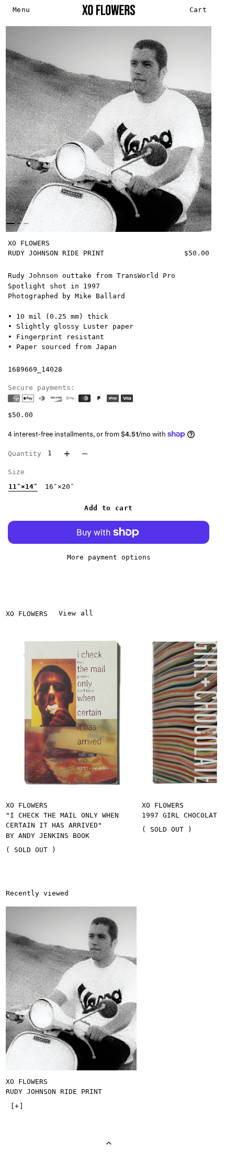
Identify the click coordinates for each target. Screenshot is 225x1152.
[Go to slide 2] (19, 223)
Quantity (24, 453)
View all (76, 613)
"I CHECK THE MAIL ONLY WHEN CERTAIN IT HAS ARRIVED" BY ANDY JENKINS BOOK (62, 825)
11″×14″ (23, 486)
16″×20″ (59, 486)
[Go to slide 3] (25, 223)
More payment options (109, 557)
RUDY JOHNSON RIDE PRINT (54, 1091)
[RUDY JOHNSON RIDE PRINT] (71, 988)
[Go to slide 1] (10, 223)
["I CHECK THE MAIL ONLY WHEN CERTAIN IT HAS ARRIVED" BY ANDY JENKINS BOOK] (71, 712)
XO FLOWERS (29, 243)
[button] (21, 10)
